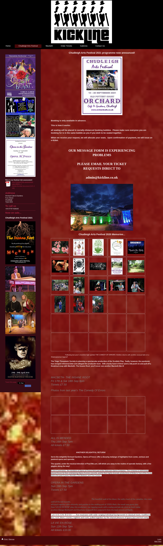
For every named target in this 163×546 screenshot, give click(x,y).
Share (29, 386)
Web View (157, 541)
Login (159, 539)
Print (6, 539)
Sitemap (11, 539)
